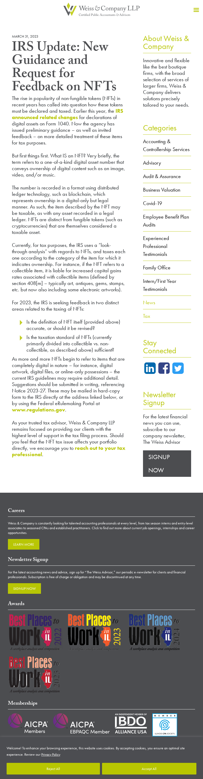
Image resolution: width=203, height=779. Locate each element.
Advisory (152, 162)
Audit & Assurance (162, 176)
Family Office (156, 267)
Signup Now (159, 463)
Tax (146, 315)
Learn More (23, 544)
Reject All (53, 768)
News (149, 302)
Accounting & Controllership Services (166, 145)
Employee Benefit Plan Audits (166, 220)
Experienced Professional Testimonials (156, 246)
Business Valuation (161, 189)
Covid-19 (152, 203)
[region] (101, 758)
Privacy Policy (50, 754)
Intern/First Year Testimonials (159, 285)
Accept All (149, 768)
